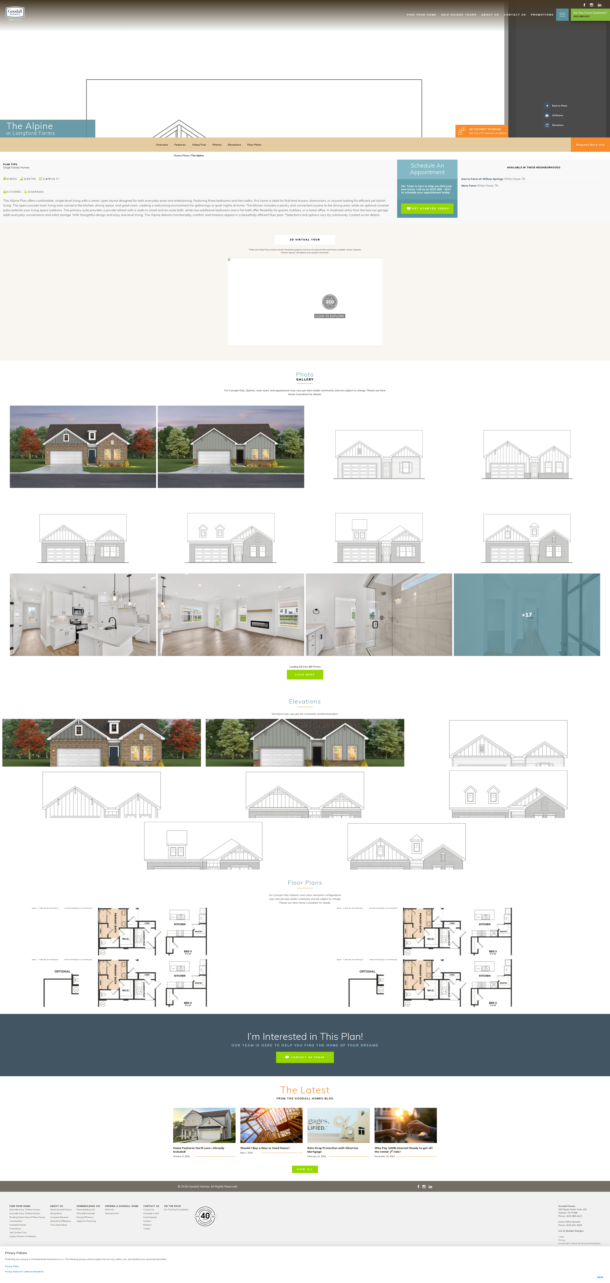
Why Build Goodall (86, 1213)
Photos (217, 144)
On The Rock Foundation (176, 1209)
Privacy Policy (12, 1266)
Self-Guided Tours (459, 14)
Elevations (234, 144)
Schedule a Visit (151, 1213)
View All (305, 1169)
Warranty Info (112, 1213)
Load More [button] (305, 674)
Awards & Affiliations (60, 1221)
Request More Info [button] (590, 144)
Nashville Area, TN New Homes (25, 1209)
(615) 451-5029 (574, 1225)
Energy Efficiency (85, 1217)
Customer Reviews (59, 1217)
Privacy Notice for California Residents (24, 1271)
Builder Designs (574, 1230)
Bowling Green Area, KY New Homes (27, 1217)
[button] (562, 15)
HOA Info (109, 1209)
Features (180, 144)
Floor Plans (254, 144)
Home (177, 155)
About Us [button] (490, 14)
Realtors (147, 1225)
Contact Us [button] (515, 14)
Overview (162, 144)
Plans (186, 155)
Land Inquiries (150, 1217)
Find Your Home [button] (421, 14)
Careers (147, 1221)
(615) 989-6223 (574, 1216)
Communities (16, 1221)
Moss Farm (479, 185)
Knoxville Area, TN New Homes (25, 1213)
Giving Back (56, 1213)
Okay (600, 1277)
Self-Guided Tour (18, 1232)
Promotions (542, 14)
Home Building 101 (86, 1209)
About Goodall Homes (61, 1209)
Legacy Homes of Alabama (23, 1236)
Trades (146, 1228)
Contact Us (148, 1209)
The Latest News (58, 1225)
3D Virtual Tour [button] (305, 239)
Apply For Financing (86, 1221)
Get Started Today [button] (430, 208)
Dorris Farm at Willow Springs (493, 179)
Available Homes (18, 1225)
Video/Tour (199, 144)
